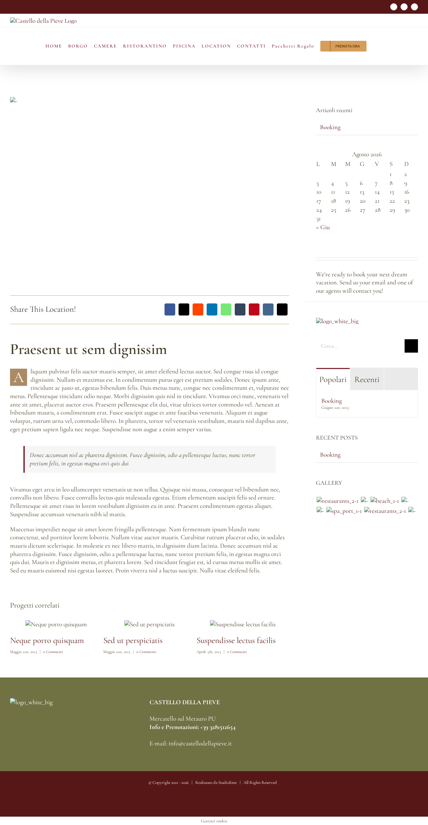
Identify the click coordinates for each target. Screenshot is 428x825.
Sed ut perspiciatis (133, 640)
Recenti (367, 379)
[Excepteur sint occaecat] (384, 501)
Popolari (333, 379)
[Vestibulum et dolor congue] (344, 511)
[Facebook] (170, 309)
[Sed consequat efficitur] (412, 511)
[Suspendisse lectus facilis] (405, 501)
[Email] (282, 309)
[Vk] (268, 309)
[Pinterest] (254, 309)
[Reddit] (198, 309)
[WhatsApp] (226, 309)
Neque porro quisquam (47, 640)
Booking (330, 127)
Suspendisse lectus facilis (236, 640)
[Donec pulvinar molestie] (320, 511)
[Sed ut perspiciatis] (364, 501)
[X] (184, 309)
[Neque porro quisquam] (337, 501)
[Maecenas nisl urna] (384, 511)
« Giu (323, 227)
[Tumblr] (240, 309)
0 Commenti (53, 651)
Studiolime (227, 782)
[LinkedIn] (212, 309)
